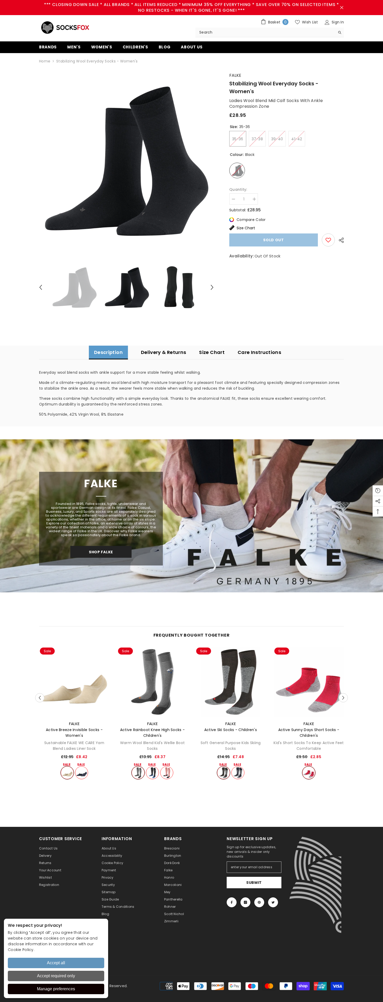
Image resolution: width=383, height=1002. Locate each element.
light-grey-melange (138, 772)
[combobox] (265, 32)
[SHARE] (339, 240)
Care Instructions (259, 352)
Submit (254, 882)
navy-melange (81, 772)
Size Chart (246, 228)
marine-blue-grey (237, 772)
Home (44, 61)
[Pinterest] (259, 902)
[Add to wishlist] (328, 239)
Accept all (56, 963)
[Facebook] (232, 902)
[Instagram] (245, 902)
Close (341, 7)
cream (67, 772)
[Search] (269, 32)
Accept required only (56, 976)
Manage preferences (56, 989)
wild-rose (166, 772)
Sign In (337, 22)
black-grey (223, 772)
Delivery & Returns (163, 352)
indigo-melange (152, 772)
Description (108, 352)
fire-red (308, 772)
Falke (235, 75)
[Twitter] (273, 902)
